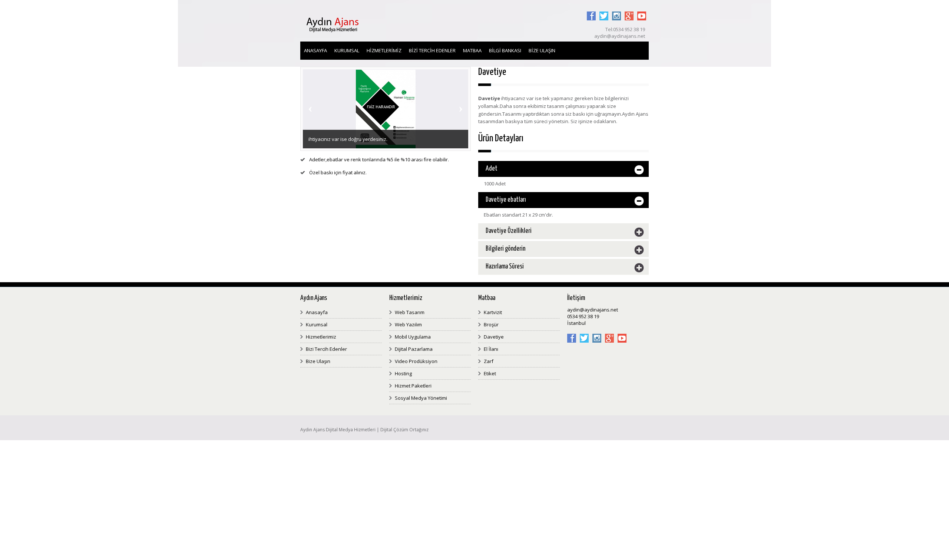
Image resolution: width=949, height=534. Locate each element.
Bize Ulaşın (542, 50)
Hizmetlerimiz (384, 50)
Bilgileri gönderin (505, 248)
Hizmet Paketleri (413, 385)
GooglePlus (629, 11)
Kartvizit (493, 312)
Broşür (491, 324)
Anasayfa (315, 50)
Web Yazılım (408, 324)
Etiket (490, 373)
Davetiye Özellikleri (509, 231)
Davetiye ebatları (506, 200)
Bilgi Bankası (505, 50)
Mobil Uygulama (413, 336)
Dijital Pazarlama (414, 349)
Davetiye (494, 336)
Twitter (603, 11)
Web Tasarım (409, 312)
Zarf (488, 361)
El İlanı (491, 349)
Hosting (403, 373)
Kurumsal (346, 50)
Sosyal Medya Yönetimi (421, 398)
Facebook (591, 11)
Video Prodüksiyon (416, 361)
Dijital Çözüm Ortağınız (404, 429)
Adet (491, 168)
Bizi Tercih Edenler (432, 50)
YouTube (641, 11)
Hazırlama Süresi (505, 266)
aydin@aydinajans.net (592, 309)
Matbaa (472, 50)
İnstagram (616, 11)
